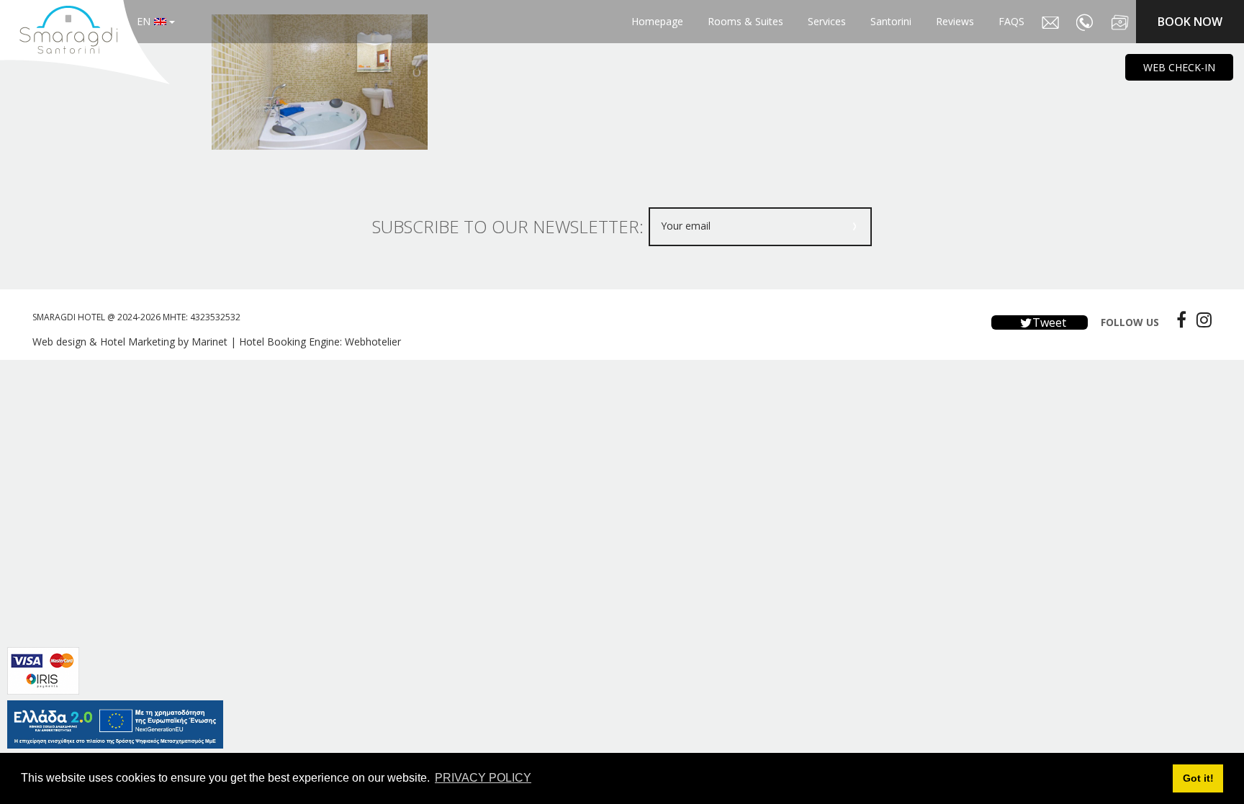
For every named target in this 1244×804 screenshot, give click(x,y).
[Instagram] (1200, 319)
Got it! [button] (1198, 778)
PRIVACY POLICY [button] (483, 778)
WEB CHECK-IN (1179, 67)
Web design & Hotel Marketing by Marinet (129, 341)
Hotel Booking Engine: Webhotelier (320, 341)
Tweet (1047, 322)
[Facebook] (1177, 319)
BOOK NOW (1190, 22)
